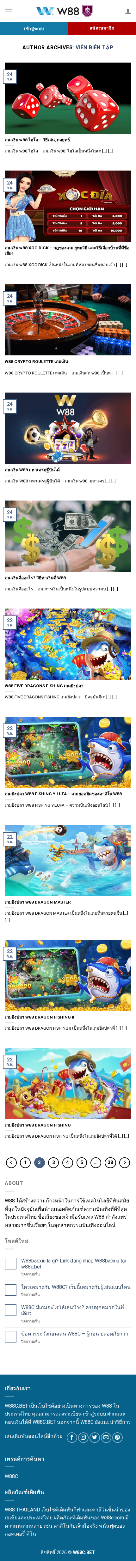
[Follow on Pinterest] (117, 1437)
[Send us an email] (106, 1437)
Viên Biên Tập (94, 47)
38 (110, 1162)
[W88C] (68, 11)
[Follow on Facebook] (72, 1437)
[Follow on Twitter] (95, 1437)
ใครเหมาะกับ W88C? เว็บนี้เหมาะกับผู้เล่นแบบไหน (76, 1287)
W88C (11, 1476)
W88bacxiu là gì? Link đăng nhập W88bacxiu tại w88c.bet (73, 1264)
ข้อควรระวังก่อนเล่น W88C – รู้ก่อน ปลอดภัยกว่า (74, 1334)
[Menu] (8, 11)
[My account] (128, 11)
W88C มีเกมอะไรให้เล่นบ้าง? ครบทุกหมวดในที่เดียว (72, 1310)
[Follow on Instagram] (83, 1437)
